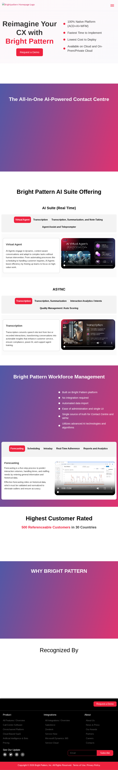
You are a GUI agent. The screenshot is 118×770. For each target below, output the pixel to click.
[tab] (22, 220)
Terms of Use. (79, 765)
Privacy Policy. (93, 765)
